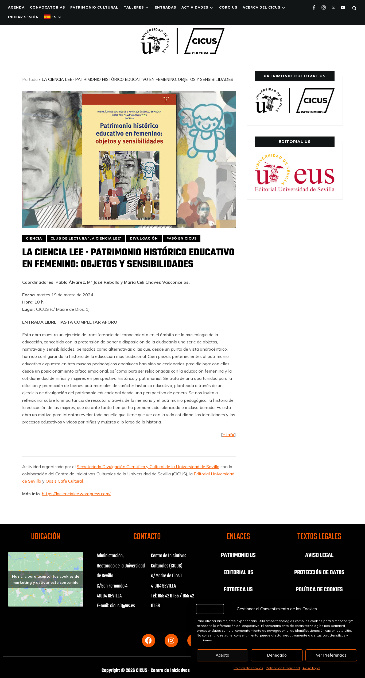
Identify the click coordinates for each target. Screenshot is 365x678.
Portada (30, 79)
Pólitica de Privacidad (283, 668)
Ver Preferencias (331, 655)
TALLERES (134, 7)
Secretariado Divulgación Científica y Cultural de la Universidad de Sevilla (148, 466)
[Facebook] (148, 640)
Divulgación (144, 238)
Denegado (277, 655)
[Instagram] (171, 640)
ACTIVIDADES (194, 7)
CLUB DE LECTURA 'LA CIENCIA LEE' (86, 238)
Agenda (16, 7)
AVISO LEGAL (319, 555)
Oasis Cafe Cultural (64, 481)
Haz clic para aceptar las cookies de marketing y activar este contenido (45, 579)
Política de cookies (248, 668)
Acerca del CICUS (261, 7)
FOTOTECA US (238, 589)
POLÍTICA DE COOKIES (319, 589)
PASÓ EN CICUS (181, 238)
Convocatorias (47, 7)
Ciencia (34, 238)
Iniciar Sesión (23, 17)
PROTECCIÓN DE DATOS (319, 572)
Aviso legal (311, 668)
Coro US (228, 7)
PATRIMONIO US (238, 555)
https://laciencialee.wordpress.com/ (76, 493)
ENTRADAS (165, 7)
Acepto (222, 655)
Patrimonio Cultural (94, 7)
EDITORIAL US (238, 572)
